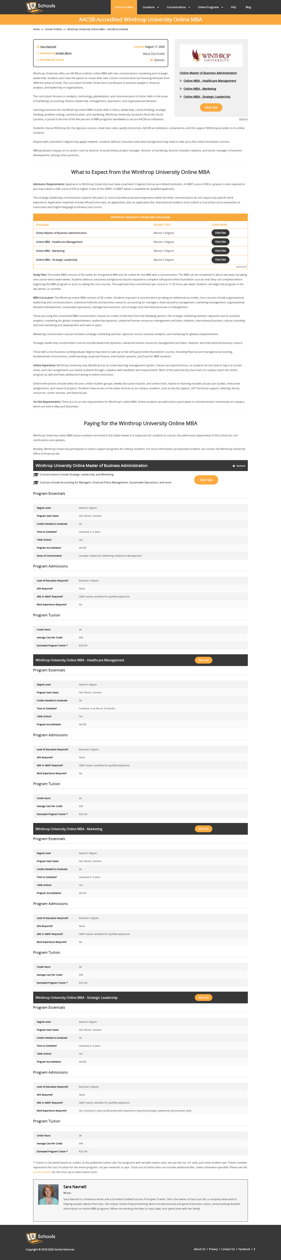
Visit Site (211, 107)
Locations (149, 7)
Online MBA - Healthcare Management (210, 81)
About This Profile (154, 53)
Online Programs (208, 7)
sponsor (243, 119)
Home (36, 29)
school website (42, 1172)
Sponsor (159, 59)
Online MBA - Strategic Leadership (207, 97)
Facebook (244, 1249)
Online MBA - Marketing (200, 89)
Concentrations (176, 7)
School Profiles (124, 7)
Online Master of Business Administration (208, 73)
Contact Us (228, 1249)
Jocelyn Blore (64, 53)
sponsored (241, 266)
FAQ (233, 7)
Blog (248, 7)
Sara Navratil (48, 46)
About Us (199, 1249)
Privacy (213, 1249)
